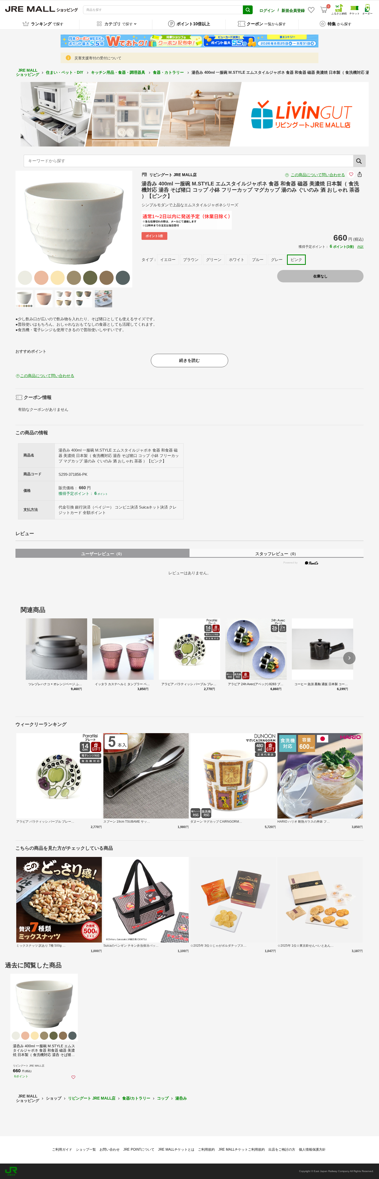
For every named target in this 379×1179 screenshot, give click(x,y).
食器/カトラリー (136, 1098)
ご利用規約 (206, 1149)
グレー (277, 259)
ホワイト (236, 259)
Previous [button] (41, 229)
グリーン (213, 259)
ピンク (296, 259)
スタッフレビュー (276, 554)
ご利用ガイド (62, 1149)
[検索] (359, 161)
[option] (73, 229)
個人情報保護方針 (312, 1149)
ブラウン (191, 259)
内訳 (360, 247)
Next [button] (106, 229)
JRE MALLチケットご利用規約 (241, 1149)
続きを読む (189, 360)
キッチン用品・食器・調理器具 (118, 72)
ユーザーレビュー (102, 554)
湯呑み (181, 1098)
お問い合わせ (110, 1149)
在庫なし (320, 276)
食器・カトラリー (169, 72)
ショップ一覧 (86, 1149)
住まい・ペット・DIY (65, 72)
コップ (163, 1098)
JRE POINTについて (138, 1149)
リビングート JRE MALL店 (92, 1098)
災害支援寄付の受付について (98, 58)
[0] (323, 9)
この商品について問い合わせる (318, 175)
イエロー (168, 259)
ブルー (257, 259)
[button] (349, 658)
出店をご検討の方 (281, 1149)
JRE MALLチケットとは (176, 1149)
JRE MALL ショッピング (27, 72)
